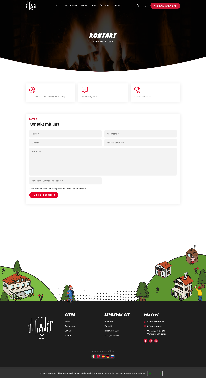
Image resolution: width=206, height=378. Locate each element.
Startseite (98, 41)
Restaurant (71, 5)
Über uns (104, 5)
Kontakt (117, 5)
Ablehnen (113, 373)
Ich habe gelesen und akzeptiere (58, 188)
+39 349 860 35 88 (142, 96)
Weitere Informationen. (135, 373)
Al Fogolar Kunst (112, 335)
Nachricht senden (42, 195)
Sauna (84, 5)
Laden (93, 5)
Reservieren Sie (165, 5)
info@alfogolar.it (89, 96)
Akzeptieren (155, 373)
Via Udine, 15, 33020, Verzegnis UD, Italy (47, 96)
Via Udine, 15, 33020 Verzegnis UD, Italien (156, 332)
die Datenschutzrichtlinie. (74, 188)
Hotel (58, 5)
